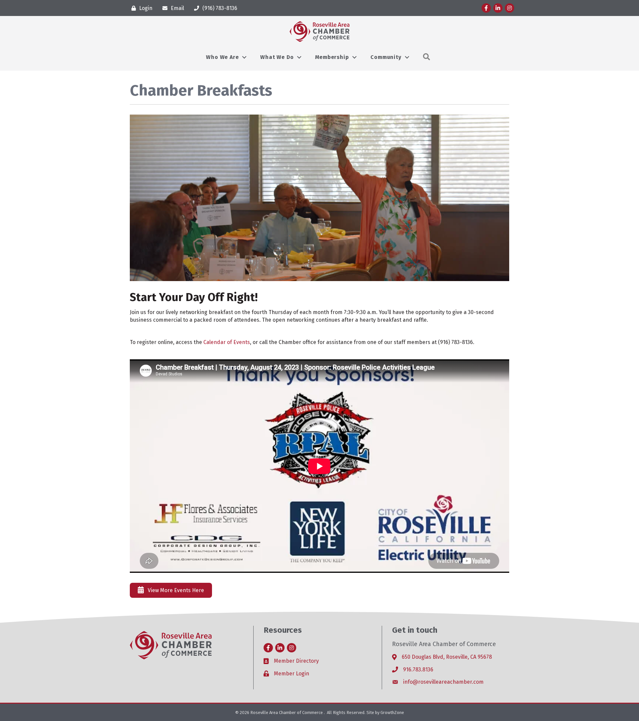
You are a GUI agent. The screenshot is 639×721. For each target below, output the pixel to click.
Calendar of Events (226, 342)
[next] (492, 197)
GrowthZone (392, 712)
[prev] (146, 197)
